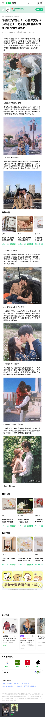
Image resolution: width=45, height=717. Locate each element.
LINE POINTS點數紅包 (8, 686)
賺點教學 (19, 686)
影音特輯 (9, 16)
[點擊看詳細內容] (10, 626)
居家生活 (16, 16)
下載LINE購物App (7, 683)
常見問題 (26, 686)
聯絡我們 (33, 686)
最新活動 (16, 683)
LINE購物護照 (25, 683)
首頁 (3, 16)
